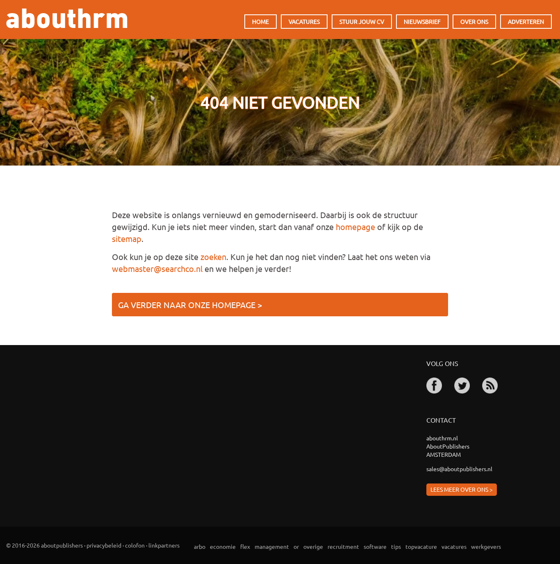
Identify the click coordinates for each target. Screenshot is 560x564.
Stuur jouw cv (361, 21)
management (272, 546)
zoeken (213, 256)
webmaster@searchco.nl (157, 268)
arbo (199, 546)
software (375, 546)
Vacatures (304, 21)
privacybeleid (104, 545)
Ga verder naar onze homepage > (190, 304)
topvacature (421, 546)
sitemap (126, 238)
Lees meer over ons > (461, 489)
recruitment (343, 546)
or (296, 546)
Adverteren (526, 21)
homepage (355, 226)
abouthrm (66, 18)
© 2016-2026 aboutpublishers (44, 545)
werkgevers (486, 546)
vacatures (454, 546)
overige (313, 546)
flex (245, 546)
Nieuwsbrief (422, 21)
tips (396, 546)
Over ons (474, 21)
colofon (135, 545)
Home (260, 21)
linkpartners (164, 545)
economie (223, 546)
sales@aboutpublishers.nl (459, 468)
